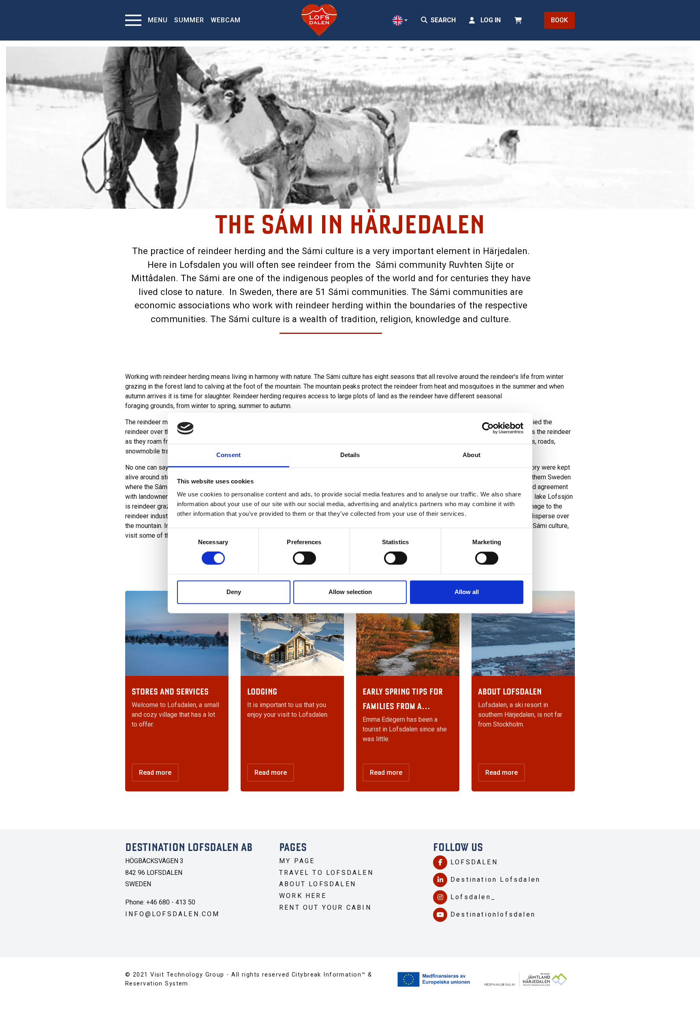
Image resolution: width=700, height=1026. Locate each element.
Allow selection (350, 591)
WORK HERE (303, 896)
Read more (155, 772)
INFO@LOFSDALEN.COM (172, 914)
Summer (189, 20)
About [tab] (471, 454)
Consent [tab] (228, 454)
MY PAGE (297, 861)
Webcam (226, 20)
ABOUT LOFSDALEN (317, 884)
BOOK (559, 20)
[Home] (319, 20)
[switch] (304, 558)
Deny (233, 591)
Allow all (467, 591)
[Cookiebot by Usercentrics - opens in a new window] (487, 428)
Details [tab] (350, 454)
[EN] (400, 20)
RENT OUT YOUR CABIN (326, 907)
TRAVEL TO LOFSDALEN (327, 872)
